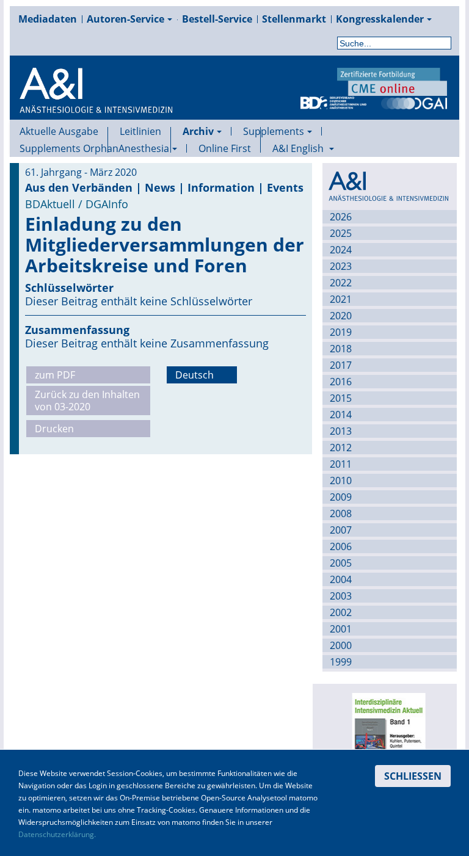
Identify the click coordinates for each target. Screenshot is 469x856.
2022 (341, 282)
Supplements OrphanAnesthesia (94, 148)
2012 (341, 447)
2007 (341, 529)
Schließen (413, 776)
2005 (341, 562)
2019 (341, 332)
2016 (341, 381)
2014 (341, 414)
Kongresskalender (380, 18)
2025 (341, 233)
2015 (341, 398)
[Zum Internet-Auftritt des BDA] (333, 102)
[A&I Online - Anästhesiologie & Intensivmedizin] (96, 105)
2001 (341, 628)
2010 (341, 480)
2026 (341, 216)
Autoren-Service (125, 18)
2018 (341, 348)
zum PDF (55, 375)
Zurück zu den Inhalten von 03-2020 (87, 400)
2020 (341, 315)
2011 (341, 464)
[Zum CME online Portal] (392, 80)
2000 (341, 645)
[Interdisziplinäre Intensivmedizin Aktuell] (387, 737)
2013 (341, 431)
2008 (341, 513)
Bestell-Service (217, 18)
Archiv (198, 131)
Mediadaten (47, 18)
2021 (341, 299)
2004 (341, 579)
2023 (341, 266)
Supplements (273, 131)
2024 (341, 249)
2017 (341, 365)
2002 (341, 612)
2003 (341, 595)
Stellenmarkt (294, 18)
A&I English (299, 148)
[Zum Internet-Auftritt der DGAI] (414, 102)
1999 (341, 661)
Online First (224, 148)
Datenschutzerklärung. (57, 834)
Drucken (54, 429)
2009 (341, 496)
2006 (341, 546)
